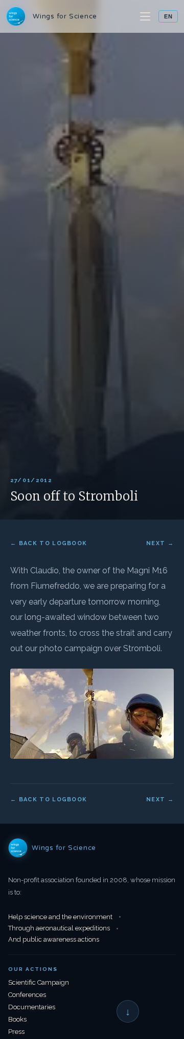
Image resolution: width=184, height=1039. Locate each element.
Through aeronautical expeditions (59, 928)
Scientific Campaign (38, 982)
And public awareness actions (53, 939)
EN (168, 16)
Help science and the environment (60, 917)
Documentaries (31, 1007)
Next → (160, 543)
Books (17, 1019)
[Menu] (146, 16)
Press (16, 1031)
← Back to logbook (48, 543)
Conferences (27, 995)
